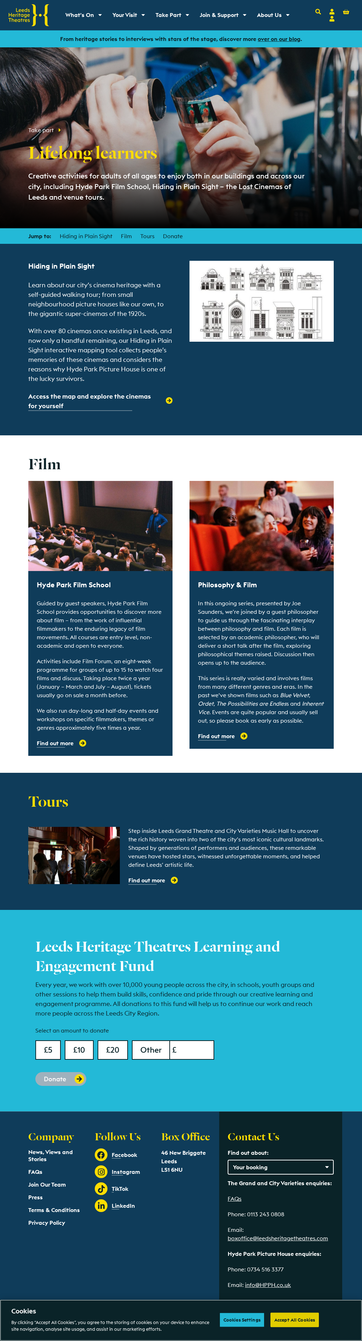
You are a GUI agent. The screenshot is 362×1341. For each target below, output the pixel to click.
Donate (173, 236)
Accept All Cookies (294, 1319)
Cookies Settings (242, 1319)
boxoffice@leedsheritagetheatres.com (278, 1238)
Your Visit (131, 16)
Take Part (174, 16)
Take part (41, 130)
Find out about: (248, 1152)
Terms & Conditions (54, 1209)
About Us (276, 16)
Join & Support (224, 16)
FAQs (35, 1171)
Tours (147, 236)
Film (126, 236)
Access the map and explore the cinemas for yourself (89, 401)
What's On (86, 16)
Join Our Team (47, 1184)
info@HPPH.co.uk (268, 1284)
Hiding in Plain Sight (86, 236)
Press (35, 1197)
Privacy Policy (46, 1222)
